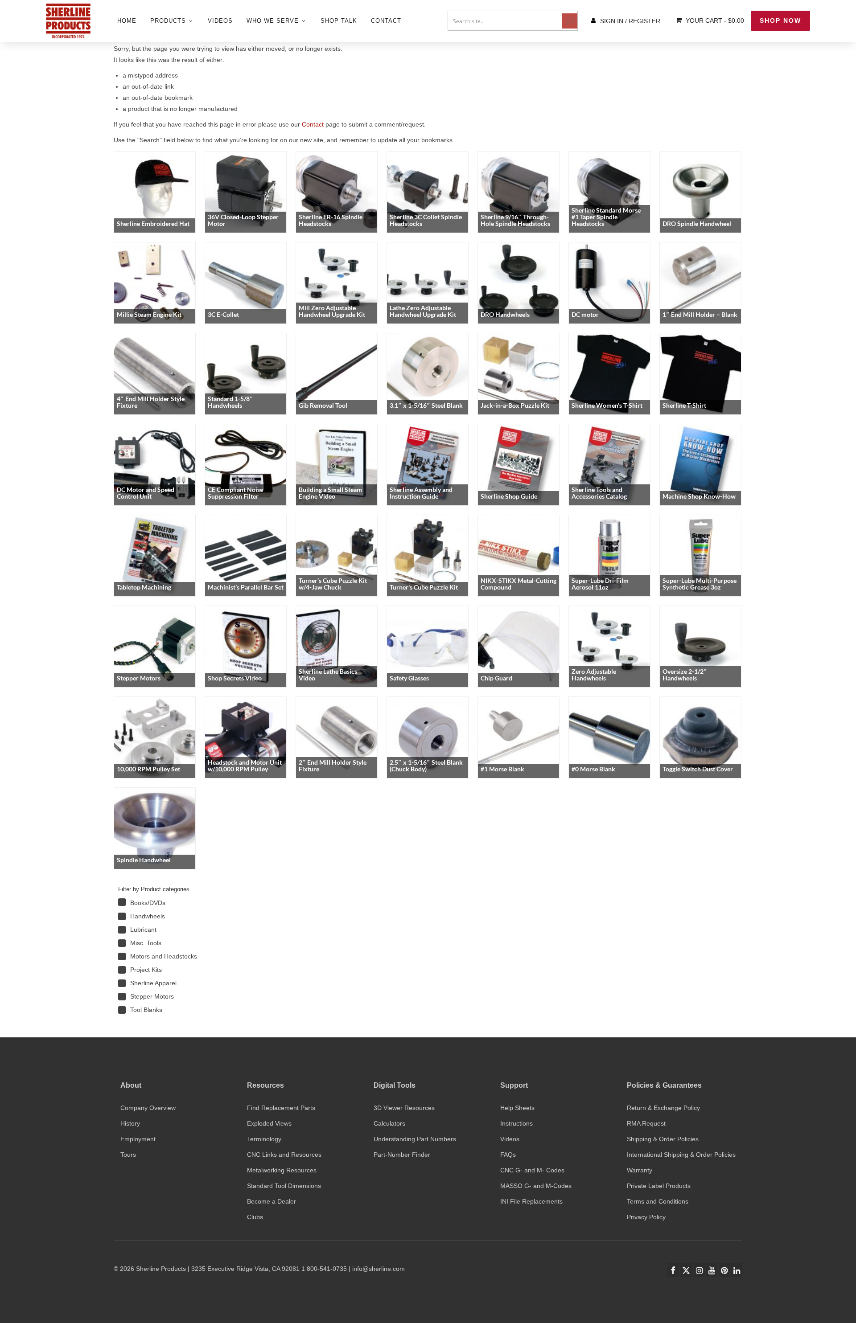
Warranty (639, 1170)
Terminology (264, 1139)
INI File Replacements (531, 1201)
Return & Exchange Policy (663, 1107)
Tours (128, 1154)
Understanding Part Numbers (415, 1139)
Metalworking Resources (282, 1170)
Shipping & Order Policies (663, 1139)
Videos (509, 1139)
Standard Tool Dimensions (284, 1185)
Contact (313, 124)
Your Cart (714, 20)
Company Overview (148, 1107)
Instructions (516, 1123)
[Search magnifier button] (569, 21)
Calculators (389, 1123)
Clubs (255, 1217)
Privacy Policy (646, 1217)
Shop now (780, 20)
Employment (138, 1139)
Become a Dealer (271, 1201)
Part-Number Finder (402, 1154)
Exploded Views (269, 1123)
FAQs (508, 1154)
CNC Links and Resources (284, 1154)
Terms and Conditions (657, 1201)
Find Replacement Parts (281, 1107)
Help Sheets (517, 1107)
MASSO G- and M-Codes (536, 1185)
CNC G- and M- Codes (532, 1170)
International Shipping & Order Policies (681, 1154)
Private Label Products (659, 1185)
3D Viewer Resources (404, 1107)
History (130, 1123)
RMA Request (646, 1123)
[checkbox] (180, 902)
